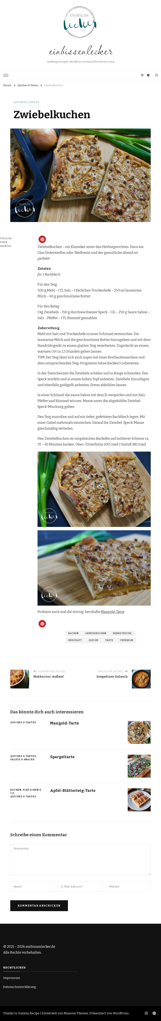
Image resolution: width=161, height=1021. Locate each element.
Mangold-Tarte (112, 612)
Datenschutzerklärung (19, 987)
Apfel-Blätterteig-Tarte (72, 790)
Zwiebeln (126, 640)
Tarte (109, 640)
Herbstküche (122, 633)
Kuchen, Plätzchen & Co (25, 792)
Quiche (94, 640)
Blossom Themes (76, 1013)
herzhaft (75, 640)
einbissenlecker (80, 50)
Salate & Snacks (22, 759)
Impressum (11, 978)
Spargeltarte (62, 757)
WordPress (121, 1013)
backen (73, 633)
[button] (42, 239)
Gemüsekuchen (95, 633)
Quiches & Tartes (26, 102)
